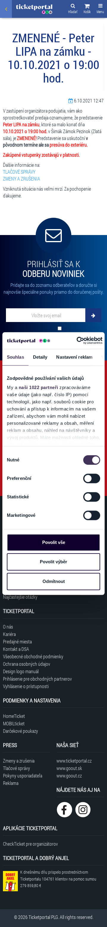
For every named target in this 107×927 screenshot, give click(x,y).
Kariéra (9, 634)
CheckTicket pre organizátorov (30, 844)
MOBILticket (14, 723)
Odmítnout (54, 581)
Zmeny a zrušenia (18, 761)
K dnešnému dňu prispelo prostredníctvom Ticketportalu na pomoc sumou (58, 879)
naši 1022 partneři (38, 387)
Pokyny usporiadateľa (22, 775)
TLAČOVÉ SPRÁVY (19, 172)
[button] (87, 9)
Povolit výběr (53, 561)
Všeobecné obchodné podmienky (33, 656)
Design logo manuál (21, 671)
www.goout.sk (69, 768)
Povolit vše (53, 542)
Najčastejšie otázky (20, 597)
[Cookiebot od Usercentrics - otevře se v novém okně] (78, 340)
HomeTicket (14, 716)
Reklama (10, 783)
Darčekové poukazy (20, 731)
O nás (8, 626)
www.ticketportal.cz (74, 761)
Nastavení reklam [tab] (74, 357)
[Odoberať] (93, 315)
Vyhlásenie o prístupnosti (26, 686)
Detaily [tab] (40, 357)
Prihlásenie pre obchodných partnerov (37, 679)
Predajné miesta (17, 641)
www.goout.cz (69, 775)
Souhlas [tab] (15, 357)
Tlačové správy (16, 768)
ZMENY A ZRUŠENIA (21, 178)
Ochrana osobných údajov (26, 664)
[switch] (91, 478)
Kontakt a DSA (16, 649)
